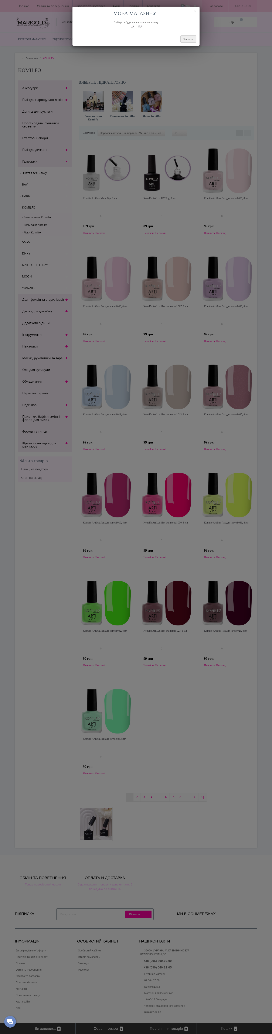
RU (140, 26)
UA (132, 26)
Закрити (188, 39)
